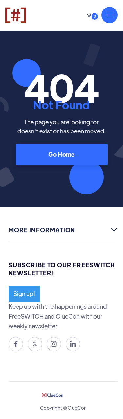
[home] (25, 15)
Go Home (61, 154)
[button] (91, 15)
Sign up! (24, 293)
